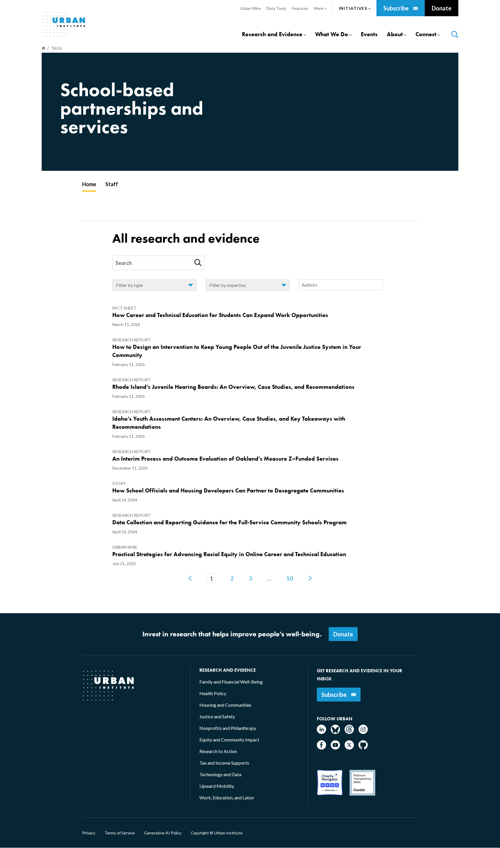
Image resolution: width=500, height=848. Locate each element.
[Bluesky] (335, 732)
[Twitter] (349, 747)
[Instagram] (363, 732)
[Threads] (349, 732)
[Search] (197, 262)
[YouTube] (335, 747)
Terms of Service (119, 833)
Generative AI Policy (162, 833)
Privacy (88, 833)
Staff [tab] (111, 184)
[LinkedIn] (321, 732)
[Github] (363, 747)
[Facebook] (321, 747)
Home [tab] (89, 184)
